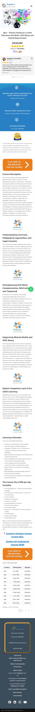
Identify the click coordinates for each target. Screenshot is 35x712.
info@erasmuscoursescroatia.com (17, 642)
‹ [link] (17, 610)
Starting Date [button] (17, 567)
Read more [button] (5, 72)
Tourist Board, (22, 678)
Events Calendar (17, 692)
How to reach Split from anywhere (17, 689)
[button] (30, 289)
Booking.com (14, 686)
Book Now (27, 571)
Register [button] (27, 567)
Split (5, 571)
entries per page (12, 563)
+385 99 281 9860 (17, 648)
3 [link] (25, 610)
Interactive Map (17, 695)
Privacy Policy (17, 666)
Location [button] (6, 567)
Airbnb (22, 686)
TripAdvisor (20, 673)
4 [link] (28, 610)
